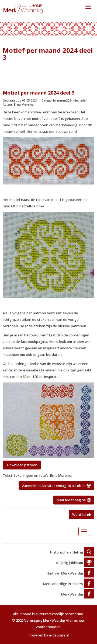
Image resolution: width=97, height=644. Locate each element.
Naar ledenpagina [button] (72, 499)
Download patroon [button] (21, 464)
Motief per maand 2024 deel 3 (38, 92)
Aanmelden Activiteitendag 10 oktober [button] (54, 485)
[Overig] (89, 552)
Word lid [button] (79, 514)
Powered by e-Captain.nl (49, 635)
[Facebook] (89, 573)
